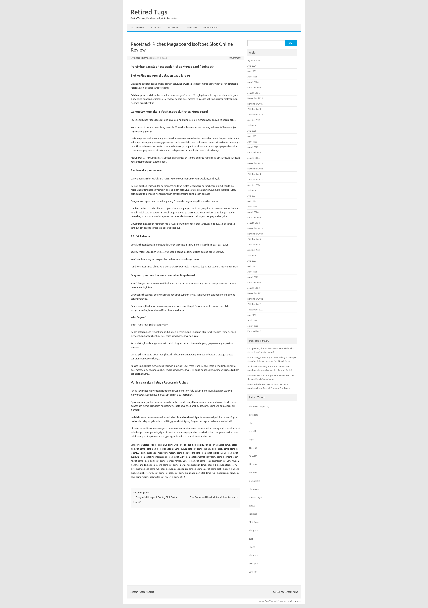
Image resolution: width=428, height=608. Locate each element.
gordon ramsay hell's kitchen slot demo (186, 461)
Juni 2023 (251, 261)
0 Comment (235, 58)
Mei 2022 (251, 315)
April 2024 (252, 206)
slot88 (252, 505)
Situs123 (253, 456)
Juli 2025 (251, 125)
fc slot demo (137, 461)
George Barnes (142, 58)
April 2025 (252, 142)
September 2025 (255, 114)
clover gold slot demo (191, 449)
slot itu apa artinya (226, 473)
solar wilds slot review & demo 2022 (167, 477)
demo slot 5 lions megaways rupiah (158, 453)
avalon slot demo (221, 445)
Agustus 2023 (253, 250)
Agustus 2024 (253, 185)
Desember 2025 (255, 98)
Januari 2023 (253, 288)
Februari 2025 (254, 152)
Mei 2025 (251, 136)
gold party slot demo (155, 461)
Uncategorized (148, 445)
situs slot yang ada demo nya (145, 469)
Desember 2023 (255, 228)
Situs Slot (156, 27)
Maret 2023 (252, 277)
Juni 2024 (251, 196)
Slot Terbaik (137, 27)
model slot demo (148, 465)
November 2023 (255, 233)
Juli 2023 (251, 255)
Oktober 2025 (254, 109)
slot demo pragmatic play (187, 473)
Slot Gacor (254, 522)
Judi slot (253, 572)
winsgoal (253, 563)
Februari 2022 (254, 331)
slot (251, 423)
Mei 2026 (251, 71)
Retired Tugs (149, 11)
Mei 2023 (251, 266)
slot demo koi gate (164, 473)
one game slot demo (168, 465)
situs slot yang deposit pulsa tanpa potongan (183, 469)
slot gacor (254, 530)
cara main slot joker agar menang (163, 449)
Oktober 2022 (254, 304)
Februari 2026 (254, 87)
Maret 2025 (252, 147)
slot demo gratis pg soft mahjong (222, 469)
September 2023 (255, 244)
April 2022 (252, 320)
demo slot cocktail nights (214, 453)
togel (251, 439)
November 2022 (255, 299)
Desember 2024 (255, 163)
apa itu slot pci (204, 445)
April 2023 (252, 271)
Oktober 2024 (254, 174)
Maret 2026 (252, 82)
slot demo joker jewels (142, 473)
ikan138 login (255, 497)
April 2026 (252, 76)
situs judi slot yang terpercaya (222, 465)
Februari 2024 (254, 217)
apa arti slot (190, 445)
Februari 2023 (254, 282)
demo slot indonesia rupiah (154, 457)
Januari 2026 (253, 93)
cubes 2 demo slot (213, 449)
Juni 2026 (251, 66)
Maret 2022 (252, 326)
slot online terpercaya (259, 406)
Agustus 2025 (253, 120)
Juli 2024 (251, 190)
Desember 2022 (255, 293)
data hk (252, 431)
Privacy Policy (211, 27)
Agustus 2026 (253, 60)
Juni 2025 (251, 131)
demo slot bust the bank (188, 453)
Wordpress (295, 601)
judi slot (253, 514)
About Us (173, 27)
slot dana (253, 472)
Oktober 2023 (254, 239)
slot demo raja (208, 473)
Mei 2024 (251, 201)
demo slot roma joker (227, 457)
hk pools (253, 464)
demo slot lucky (176, 457)
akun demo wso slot (172, 445)
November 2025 (255, 104)
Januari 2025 (253, 158)
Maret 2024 (252, 212)
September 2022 (255, 309)
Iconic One (264, 601)
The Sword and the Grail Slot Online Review (214, 497)
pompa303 (254, 481)
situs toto (253, 415)
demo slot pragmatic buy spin (200, 457)
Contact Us (191, 27)
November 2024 (255, 168)
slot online (254, 489)
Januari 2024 (253, 223)
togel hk (253, 448)
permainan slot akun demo (193, 465)
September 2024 (255, 179)
